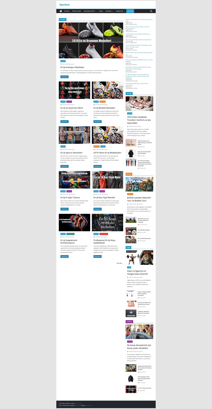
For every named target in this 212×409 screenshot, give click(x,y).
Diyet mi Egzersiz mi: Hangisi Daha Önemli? (137, 272)
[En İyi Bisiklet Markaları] (107, 90)
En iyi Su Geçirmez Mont (71, 107)
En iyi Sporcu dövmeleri (71, 152)
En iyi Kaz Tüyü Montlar (104, 197)
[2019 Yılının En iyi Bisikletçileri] (107, 135)
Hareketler (119, 11)
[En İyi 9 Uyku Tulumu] (74, 180)
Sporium (66, 11)
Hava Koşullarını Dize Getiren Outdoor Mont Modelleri (144, 378)
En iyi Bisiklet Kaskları (144, 230)
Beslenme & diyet (89, 11)
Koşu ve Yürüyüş (103, 234)
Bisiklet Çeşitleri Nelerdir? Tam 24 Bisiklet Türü (139, 199)
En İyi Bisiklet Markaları (104, 107)
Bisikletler (102, 101)
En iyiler (130, 11)
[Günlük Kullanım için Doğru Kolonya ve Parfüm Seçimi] (131, 144)
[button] (95, 11)
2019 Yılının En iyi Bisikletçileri (107, 152)
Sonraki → (120, 263)
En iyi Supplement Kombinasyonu (68, 241)
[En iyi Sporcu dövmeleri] (74, 135)
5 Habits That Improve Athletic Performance (138, 34)
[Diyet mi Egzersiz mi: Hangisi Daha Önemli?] (139, 257)
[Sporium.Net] (61, 11)
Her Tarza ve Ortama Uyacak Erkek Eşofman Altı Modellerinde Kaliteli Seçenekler (144, 163)
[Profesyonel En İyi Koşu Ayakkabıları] (107, 222)
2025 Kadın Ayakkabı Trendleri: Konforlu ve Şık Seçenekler (139, 120)
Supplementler (70, 234)
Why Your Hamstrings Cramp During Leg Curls (138, 39)
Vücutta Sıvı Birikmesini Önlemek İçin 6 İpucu (144, 303)
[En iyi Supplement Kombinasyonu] (74, 222)
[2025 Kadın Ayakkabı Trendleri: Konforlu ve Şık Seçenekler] (139, 103)
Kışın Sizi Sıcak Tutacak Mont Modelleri (144, 152)
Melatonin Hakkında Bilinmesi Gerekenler (143, 312)
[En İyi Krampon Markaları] (91, 40)
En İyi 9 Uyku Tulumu (70, 197)
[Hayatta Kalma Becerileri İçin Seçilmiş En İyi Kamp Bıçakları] (131, 369)
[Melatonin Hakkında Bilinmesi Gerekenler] (131, 314)
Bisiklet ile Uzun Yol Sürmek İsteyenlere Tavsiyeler (143, 220)
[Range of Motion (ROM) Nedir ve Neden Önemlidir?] (131, 295)
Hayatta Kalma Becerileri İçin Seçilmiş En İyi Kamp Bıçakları (144, 367)
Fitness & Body (76, 11)
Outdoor (108, 11)
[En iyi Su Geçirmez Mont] (74, 90)
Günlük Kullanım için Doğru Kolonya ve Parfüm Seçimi (145, 142)
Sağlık (101, 11)
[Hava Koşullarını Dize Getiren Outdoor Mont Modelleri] (131, 380)
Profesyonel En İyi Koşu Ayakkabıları (104, 241)
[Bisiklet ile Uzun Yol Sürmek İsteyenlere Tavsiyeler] (131, 221)
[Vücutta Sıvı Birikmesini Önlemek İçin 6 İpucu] (131, 305)
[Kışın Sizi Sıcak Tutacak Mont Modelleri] (131, 154)
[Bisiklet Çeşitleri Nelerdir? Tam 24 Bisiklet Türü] (139, 184)
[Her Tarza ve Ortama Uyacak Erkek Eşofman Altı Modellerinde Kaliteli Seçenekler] (131, 164)
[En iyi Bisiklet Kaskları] (131, 231)
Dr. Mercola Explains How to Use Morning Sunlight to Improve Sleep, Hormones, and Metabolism (137, 76)
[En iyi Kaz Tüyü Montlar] (107, 180)
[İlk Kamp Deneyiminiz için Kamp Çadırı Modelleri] (139, 332)
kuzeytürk (72, 64)
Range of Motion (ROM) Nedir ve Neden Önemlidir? (144, 293)
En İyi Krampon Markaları (72, 67)
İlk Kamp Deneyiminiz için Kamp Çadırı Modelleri (139, 346)
